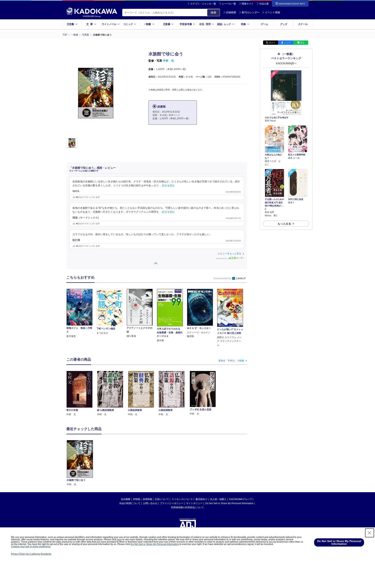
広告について (162, 499)
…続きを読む (167, 185)
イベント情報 (272, 12)
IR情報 (136, 499)
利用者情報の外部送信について (187, 507)
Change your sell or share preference (31, 546)
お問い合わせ (150, 503)
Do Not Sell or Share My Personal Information (229, 503)
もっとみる (284, 223)
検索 (213, 12)
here (119, 539)
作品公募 (264, 3)
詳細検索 (231, 12)
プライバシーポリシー (171, 503)
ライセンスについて (182, 499)
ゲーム (264, 24)
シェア (287, 42)
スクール (303, 24)
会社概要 (125, 499)
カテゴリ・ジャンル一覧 (203, 3)
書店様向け (201, 499)
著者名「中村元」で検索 (231, 360)
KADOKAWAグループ (240, 499)
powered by (222, 258)
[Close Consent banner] (369, 533)
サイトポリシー (194, 503)
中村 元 (168, 60)
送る (302, 42)
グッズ (283, 24)
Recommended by (223, 278)
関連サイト (248, 3)
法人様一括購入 (218, 499)
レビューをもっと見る (229, 253)
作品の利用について (129, 503)
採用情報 (147, 499)
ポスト (272, 42)
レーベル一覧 (229, 3)
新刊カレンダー (251, 12)
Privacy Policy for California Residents (31, 554)
